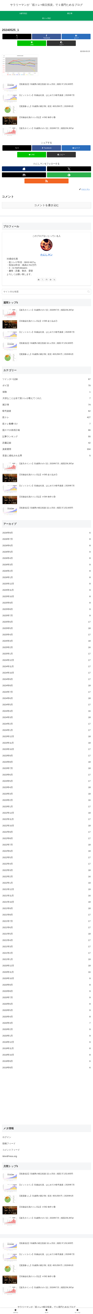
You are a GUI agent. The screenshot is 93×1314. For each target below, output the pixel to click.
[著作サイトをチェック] (24, 168)
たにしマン (46, 254)
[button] (61, 43)
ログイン (6, 1137)
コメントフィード (11, 1150)
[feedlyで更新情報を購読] (69, 174)
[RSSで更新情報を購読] (46, 181)
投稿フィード (9, 1143)
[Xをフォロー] (69, 168)
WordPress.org (9, 1156)
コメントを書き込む (46, 205)
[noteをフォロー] (24, 174)
